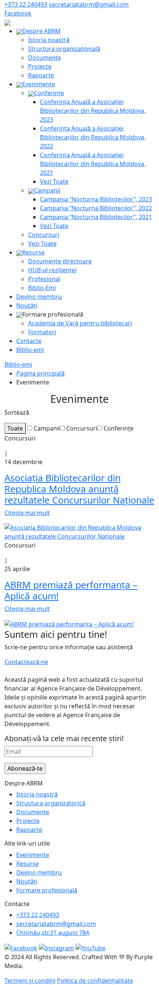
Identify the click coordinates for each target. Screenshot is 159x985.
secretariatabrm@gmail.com (89, 4)
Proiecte (39, 66)
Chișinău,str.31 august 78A (52, 933)
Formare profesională (46, 890)
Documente (44, 57)
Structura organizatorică (50, 803)
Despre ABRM (41, 31)
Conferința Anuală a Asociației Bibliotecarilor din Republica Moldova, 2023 (93, 111)
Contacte (28, 341)
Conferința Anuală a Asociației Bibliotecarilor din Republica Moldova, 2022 (93, 137)
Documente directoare (60, 261)
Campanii (47, 190)
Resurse (33, 252)
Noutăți (26, 305)
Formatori (42, 332)
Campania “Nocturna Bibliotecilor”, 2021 (96, 217)
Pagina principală (40, 373)
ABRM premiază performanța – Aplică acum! (71, 590)
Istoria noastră (49, 40)
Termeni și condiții (29, 981)
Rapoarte (41, 75)
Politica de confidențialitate (95, 981)
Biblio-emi (30, 350)
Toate (15, 428)
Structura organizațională (64, 49)
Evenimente (38, 84)
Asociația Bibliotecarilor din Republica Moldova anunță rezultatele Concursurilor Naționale (79, 488)
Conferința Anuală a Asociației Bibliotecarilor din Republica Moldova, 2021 (93, 164)
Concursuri (43, 235)
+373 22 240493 (25, 4)
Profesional (44, 279)
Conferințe (49, 93)
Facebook (17, 13)
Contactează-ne (26, 662)
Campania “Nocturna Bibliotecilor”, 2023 (96, 199)
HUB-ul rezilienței (52, 270)
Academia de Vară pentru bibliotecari (80, 323)
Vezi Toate (54, 181)
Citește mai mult (27, 513)
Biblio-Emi (42, 288)
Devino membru (39, 297)
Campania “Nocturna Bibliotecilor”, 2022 (96, 208)
